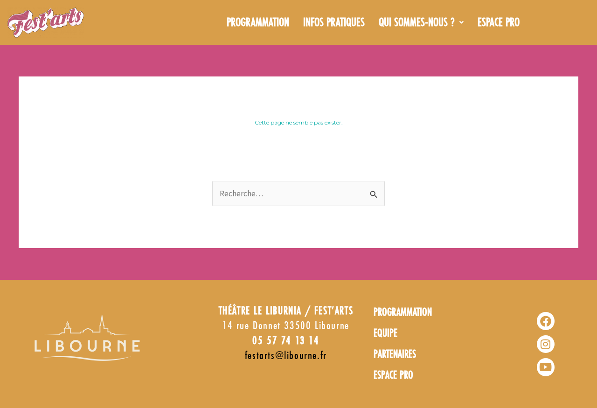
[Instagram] (546, 344)
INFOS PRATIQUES (334, 22)
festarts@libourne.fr (286, 356)
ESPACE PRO (499, 22)
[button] (421, 22)
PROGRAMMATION (258, 22)
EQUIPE (385, 333)
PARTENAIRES (395, 354)
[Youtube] (546, 367)
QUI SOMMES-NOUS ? (417, 22)
